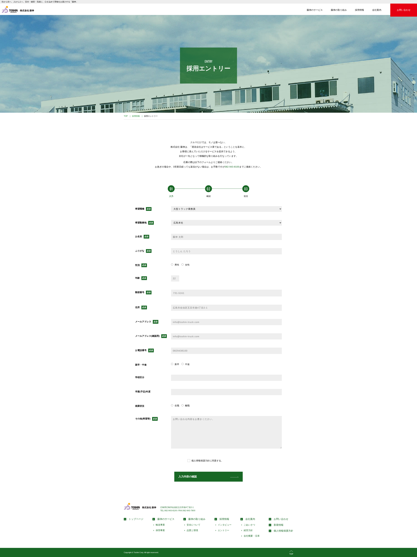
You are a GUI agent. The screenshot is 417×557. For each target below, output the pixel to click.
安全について (193, 524)
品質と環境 (192, 530)
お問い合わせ (403, 10)
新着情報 (278, 524)
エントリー (223, 530)
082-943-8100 (232, 166)
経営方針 (248, 530)
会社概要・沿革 (252, 536)
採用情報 (359, 10)
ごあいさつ (249, 524)
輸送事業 (160, 524)
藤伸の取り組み (339, 10)
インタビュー (224, 524)
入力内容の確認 (188, 476)
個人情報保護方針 (283, 530)
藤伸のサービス (315, 10)
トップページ (136, 519)
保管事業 (160, 530)
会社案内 (376, 10)
